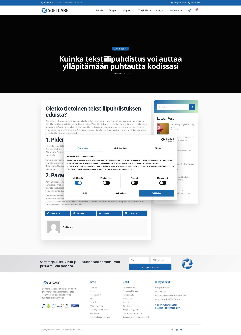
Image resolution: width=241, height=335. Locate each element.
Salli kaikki (156, 193)
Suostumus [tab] (83, 148)
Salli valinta (120, 193)
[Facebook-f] (172, 330)
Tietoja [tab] (158, 148)
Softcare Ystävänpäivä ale (180, 151)
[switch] (106, 183)
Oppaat (127, 10)
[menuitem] (176, 10)
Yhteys (159, 10)
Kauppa (112, 10)
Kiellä (84, 193)
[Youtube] (181, 330)
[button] (57, 213)
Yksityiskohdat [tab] (120, 148)
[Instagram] (177, 330)
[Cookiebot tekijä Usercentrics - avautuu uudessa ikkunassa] (163, 140)
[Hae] (192, 107)
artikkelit (120, 49)
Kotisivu (100, 10)
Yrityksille (143, 10)
